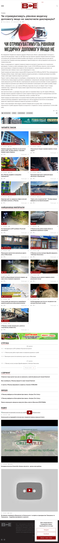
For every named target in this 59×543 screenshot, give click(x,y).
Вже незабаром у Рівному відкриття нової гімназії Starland (18, 381)
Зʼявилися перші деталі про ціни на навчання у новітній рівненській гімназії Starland (25, 377)
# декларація (21, 113)
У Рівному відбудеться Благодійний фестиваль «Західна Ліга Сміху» (20, 398)
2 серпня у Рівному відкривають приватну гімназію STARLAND (19, 385)
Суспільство (7, 113)
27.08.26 (34, 250)
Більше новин (28, 367)
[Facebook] (57, 113)
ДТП (5, 223)
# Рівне (14, 113)
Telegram (46, 530)
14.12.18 (4, 513)
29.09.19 (5, 464)
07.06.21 (5, 172)
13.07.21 (5, 146)
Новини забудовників (9, 143)
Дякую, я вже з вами (46, 538)
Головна (3, 13)
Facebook (46, 534)
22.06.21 (34, 146)
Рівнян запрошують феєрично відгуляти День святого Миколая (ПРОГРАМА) (23, 402)
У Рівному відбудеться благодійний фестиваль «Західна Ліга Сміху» (20, 394)
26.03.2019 (16, 22)
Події (34, 296)
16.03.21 (5, 196)
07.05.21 (34, 172)
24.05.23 (5, 415)
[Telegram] (4, 539)
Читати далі (24, 154)
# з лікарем (29, 113)
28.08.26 (5, 226)
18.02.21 (34, 196)
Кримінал (35, 169)
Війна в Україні (7, 296)
